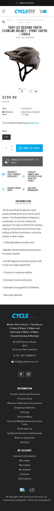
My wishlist (25, 469)
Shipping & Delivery (24, 407)
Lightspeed (20, 500)
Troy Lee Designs (25, 38)
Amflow (25, 442)
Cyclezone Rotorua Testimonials (24, 433)
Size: (4, 131)
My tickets (24, 465)
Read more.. (34, 123)
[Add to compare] (36, 91)
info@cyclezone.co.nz (26, 361)
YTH (6, 137)
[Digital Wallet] (32, 490)
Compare (25, 474)
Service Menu (24, 417)
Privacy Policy (24, 398)
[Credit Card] (22, 490)
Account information (25, 456)
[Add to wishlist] (31, 91)
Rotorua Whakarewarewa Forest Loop (24, 422)
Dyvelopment (44, 500)
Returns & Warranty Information (25, 403)
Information (23, 201)
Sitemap (24, 412)
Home (9, 20)
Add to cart (31, 148)
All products (24, 478)
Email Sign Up (24, 429)
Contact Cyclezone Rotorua (25, 394)
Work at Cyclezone (25, 438)
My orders (24, 460)
